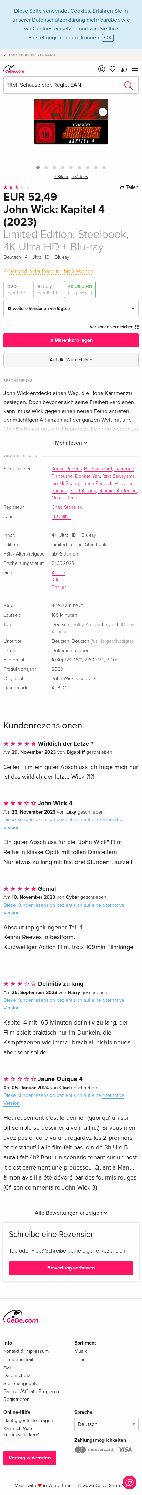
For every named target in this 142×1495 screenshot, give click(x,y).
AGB (8, 1367)
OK (108, 37)
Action (58, 572)
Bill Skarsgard (98, 469)
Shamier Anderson (117, 490)
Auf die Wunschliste (71, 360)
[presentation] (103, 112)
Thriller (59, 587)
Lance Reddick (96, 483)
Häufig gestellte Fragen (28, 1420)
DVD (17, 289)
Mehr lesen (69, 443)
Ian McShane (65, 483)
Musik (80, 1351)
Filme (80, 1360)
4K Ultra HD (80, 289)
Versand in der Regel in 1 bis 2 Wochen (51, 271)
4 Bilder (61, 177)
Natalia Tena (64, 498)
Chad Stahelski (67, 507)
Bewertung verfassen (71, 1268)
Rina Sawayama (118, 476)
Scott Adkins (83, 490)
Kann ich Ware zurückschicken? (21, 1431)
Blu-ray (47, 289)
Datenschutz (16, 1375)
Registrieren (16, 1399)
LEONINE (61, 516)
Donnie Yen (87, 476)
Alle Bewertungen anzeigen (69, 1213)
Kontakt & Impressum (26, 1351)
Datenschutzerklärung (58, 20)
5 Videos (79, 177)
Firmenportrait (18, 1360)
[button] (38, 167)
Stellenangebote (20, 1383)
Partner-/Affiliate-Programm (31, 1391)
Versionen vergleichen (112, 327)
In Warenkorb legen (71, 340)
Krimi (57, 580)
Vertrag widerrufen (30, 1458)
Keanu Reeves (67, 469)
